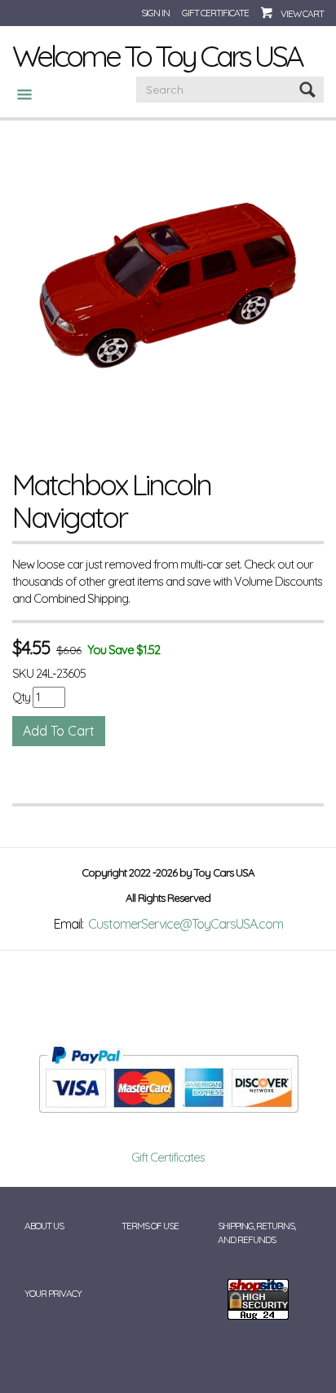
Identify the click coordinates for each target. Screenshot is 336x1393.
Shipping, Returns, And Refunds (256, 1232)
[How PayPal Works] (168, 1078)
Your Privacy (53, 1293)
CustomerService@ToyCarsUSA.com (185, 924)
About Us (44, 1225)
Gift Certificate (215, 13)
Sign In (155, 13)
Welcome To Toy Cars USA (157, 55)
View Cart (302, 13)
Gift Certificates (168, 1157)
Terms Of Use (150, 1225)
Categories (18, 94)
